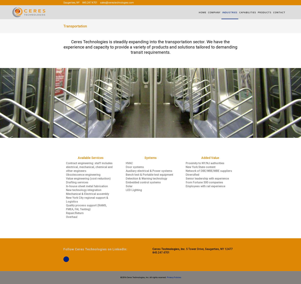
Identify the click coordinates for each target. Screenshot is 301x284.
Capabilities (247, 12)
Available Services (90, 158)
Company (214, 12)
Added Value (210, 158)
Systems (150, 158)
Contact (279, 12)
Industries (229, 12)
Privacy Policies (173, 277)
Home (202, 12)
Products (264, 12)
